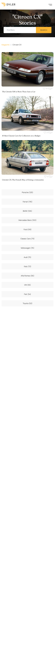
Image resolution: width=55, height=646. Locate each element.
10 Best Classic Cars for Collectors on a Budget (21, 136)
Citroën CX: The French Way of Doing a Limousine (23, 180)
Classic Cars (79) (27, 238)
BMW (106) (27, 211)
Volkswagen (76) (27, 248)
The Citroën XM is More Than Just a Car (18, 91)
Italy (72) (27, 266)
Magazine (5, 44)
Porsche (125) (27, 192)
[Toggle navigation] (50, 4)
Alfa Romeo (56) (27, 275)
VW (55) (27, 285)
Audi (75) (27, 257)
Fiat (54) (27, 294)
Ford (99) (27, 229)
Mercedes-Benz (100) (27, 220)
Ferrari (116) (27, 201)
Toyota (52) (27, 303)
